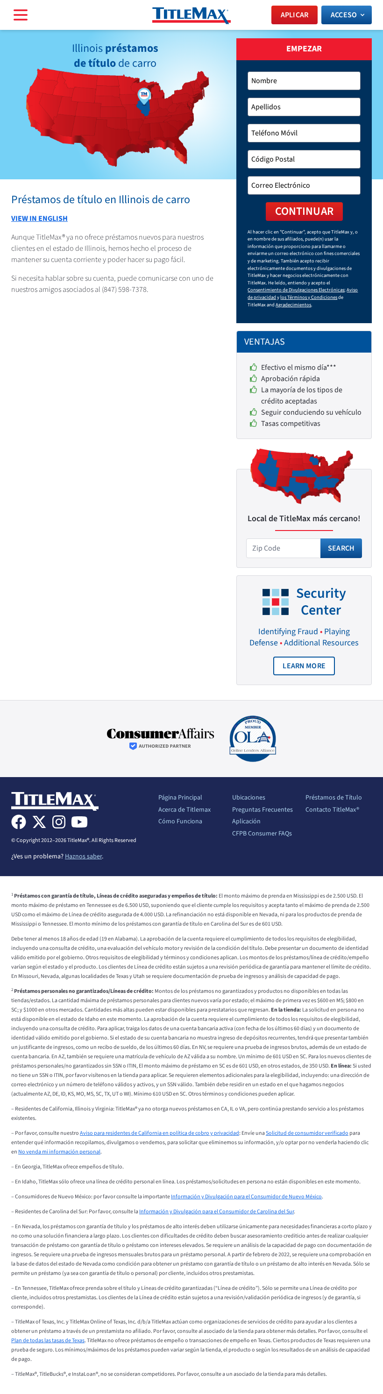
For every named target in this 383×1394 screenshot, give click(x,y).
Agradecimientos (293, 304)
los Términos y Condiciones (308, 297)
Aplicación (246, 822)
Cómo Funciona (180, 822)
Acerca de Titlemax (184, 810)
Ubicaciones (248, 798)
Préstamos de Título (333, 798)
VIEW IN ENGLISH (39, 218)
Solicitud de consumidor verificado (307, 1133)
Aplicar (294, 15)
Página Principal (180, 798)
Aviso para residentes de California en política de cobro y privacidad (159, 1133)
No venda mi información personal (59, 1152)
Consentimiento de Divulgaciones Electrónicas (296, 289)
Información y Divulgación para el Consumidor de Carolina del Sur (216, 1212)
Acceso (344, 15)
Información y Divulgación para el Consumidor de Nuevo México (246, 1197)
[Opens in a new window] (160, 739)
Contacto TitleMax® (332, 810)
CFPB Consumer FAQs (262, 834)
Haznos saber (83, 856)
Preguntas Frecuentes (262, 810)
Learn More (309, 668)
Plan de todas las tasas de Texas (48, 1340)
